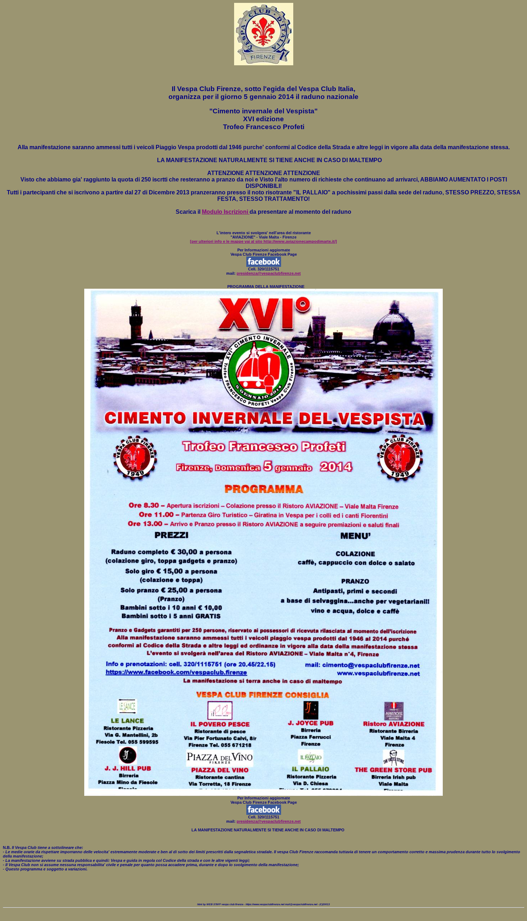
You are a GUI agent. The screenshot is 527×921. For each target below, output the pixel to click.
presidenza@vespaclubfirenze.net (269, 273)
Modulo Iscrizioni (226, 212)
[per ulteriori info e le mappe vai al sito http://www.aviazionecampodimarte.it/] (263, 241)
